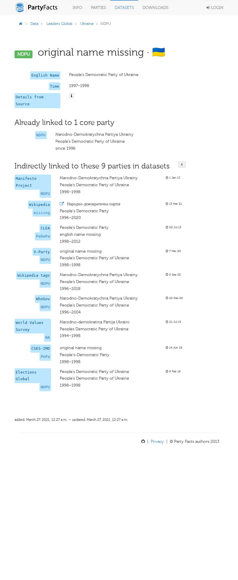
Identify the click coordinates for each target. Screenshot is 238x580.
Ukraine (86, 23)
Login (216, 7)
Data (34, 23)
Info (77, 7)
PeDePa (43, 236)
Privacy (157, 441)
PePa (45, 356)
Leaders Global (59, 23)
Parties (98, 7)
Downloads (155, 7)
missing (42, 213)
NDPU (41, 135)
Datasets (124, 7)
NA (47, 337)
